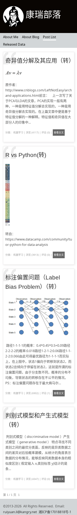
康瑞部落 (43, 15)
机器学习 (18, 132)
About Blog (30, 37)
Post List (49, 37)
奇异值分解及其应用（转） (39, 61)
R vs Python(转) (25, 155)
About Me (10, 37)
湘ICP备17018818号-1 (55, 512)
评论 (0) (45, 132)
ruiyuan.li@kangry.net (20, 512)
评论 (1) (45, 393)
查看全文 (59, 132)
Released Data (14, 44)
